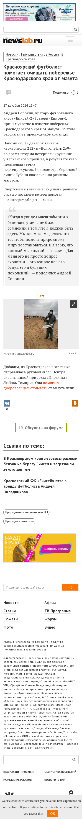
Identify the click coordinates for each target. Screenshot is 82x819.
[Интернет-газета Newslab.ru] (22, 40)
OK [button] (52, 813)
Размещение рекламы (17, 779)
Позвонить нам (54, 779)
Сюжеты (10, 619)
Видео (49, 627)
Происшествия (32, 54)
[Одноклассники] (73, 794)
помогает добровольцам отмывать (31, 385)
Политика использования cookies (24, 649)
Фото (8, 627)
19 (9, 92)
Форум (50, 619)
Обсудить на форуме (44, 427)
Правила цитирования (18, 771)
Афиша (50, 602)
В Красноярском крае (34, 56)
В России (52, 54)
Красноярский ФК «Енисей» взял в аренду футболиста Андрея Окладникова (35, 486)
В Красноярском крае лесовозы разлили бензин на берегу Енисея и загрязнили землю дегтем (40, 464)
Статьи (9, 610)
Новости (12, 54)
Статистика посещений (60, 771)
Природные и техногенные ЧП (26, 512)
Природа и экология (19, 521)
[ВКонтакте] (35, 794)
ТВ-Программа (57, 610)
